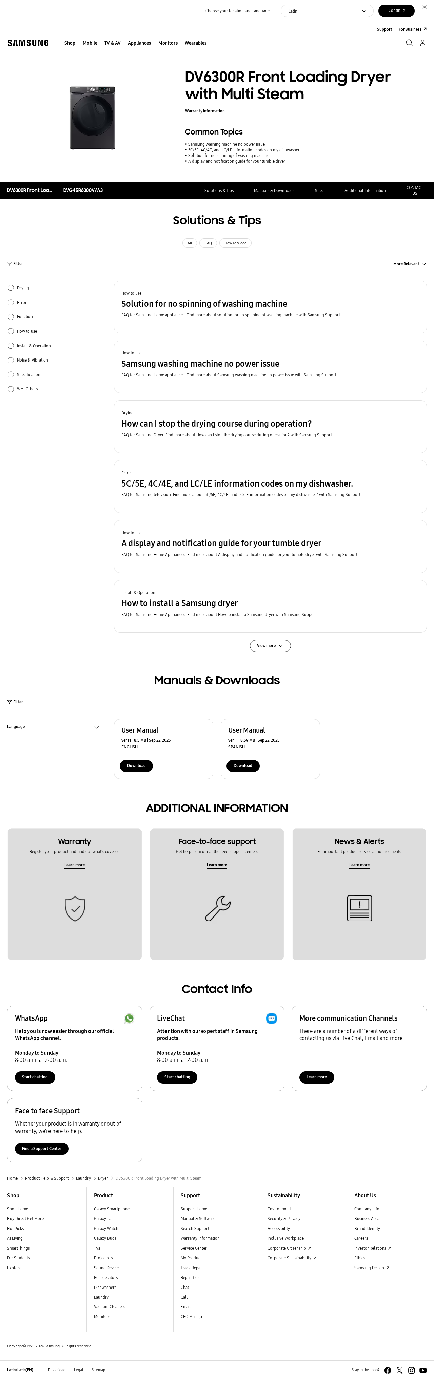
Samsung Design (369, 1267)
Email (186, 1306)
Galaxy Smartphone (112, 1208)
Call (184, 1297)
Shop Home (17, 1208)
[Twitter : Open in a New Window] (399, 1370)
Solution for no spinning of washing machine (228, 155)
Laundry (101, 1297)
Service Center (194, 1248)
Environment (279, 1208)
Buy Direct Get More (25, 1218)
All (190, 243)
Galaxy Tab (104, 1218)
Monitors (102, 1316)
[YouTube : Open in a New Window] (423, 1370)
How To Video (235, 243)
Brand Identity (367, 1228)
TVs (97, 1248)
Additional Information (365, 190)
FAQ (208, 243)
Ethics (359, 1257)
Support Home (194, 1208)
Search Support (195, 1228)
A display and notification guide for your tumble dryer (236, 161)
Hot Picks (15, 1228)
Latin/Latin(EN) (20, 1370)
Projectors (103, 1257)
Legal (78, 1370)
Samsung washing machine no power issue (226, 144)
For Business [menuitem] (410, 29)
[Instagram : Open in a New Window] (411, 1370)
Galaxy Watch (106, 1228)
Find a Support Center (41, 1148)
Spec (319, 190)
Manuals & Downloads (274, 190)
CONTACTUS (415, 190)
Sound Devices (107, 1267)
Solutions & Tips (219, 190)
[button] (270, 307)
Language (16, 727)
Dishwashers (105, 1287)
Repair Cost (191, 1277)
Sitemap (98, 1370)
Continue (397, 10)
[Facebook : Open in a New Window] (387, 1370)
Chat (185, 1287)
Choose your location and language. (238, 10)
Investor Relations (370, 1248)
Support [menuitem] (384, 29)
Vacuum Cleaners (109, 1306)
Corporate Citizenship (287, 1248)
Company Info (366, 1208)
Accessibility (279, 1228)
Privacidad (56, 1370)
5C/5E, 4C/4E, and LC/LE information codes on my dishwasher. (244, 149)
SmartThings (18, 1248)
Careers (361, 1238)
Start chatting (35, 1076)
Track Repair (192, 1267)
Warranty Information (205, 111)
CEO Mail (189, 1316)
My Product (191, 1257)
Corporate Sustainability (290, 1257)
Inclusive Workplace (286, 1238)
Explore (14, 1267)
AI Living (15, 1238)
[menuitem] (70, 43)
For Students (18, 1257)
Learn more (74, 864)
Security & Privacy (284, 1218)
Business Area (366, 1218)
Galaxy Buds (105, 1238)
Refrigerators (106, 1277)
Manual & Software (198, 1218)
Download (136, 765)
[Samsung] (28, 43)
